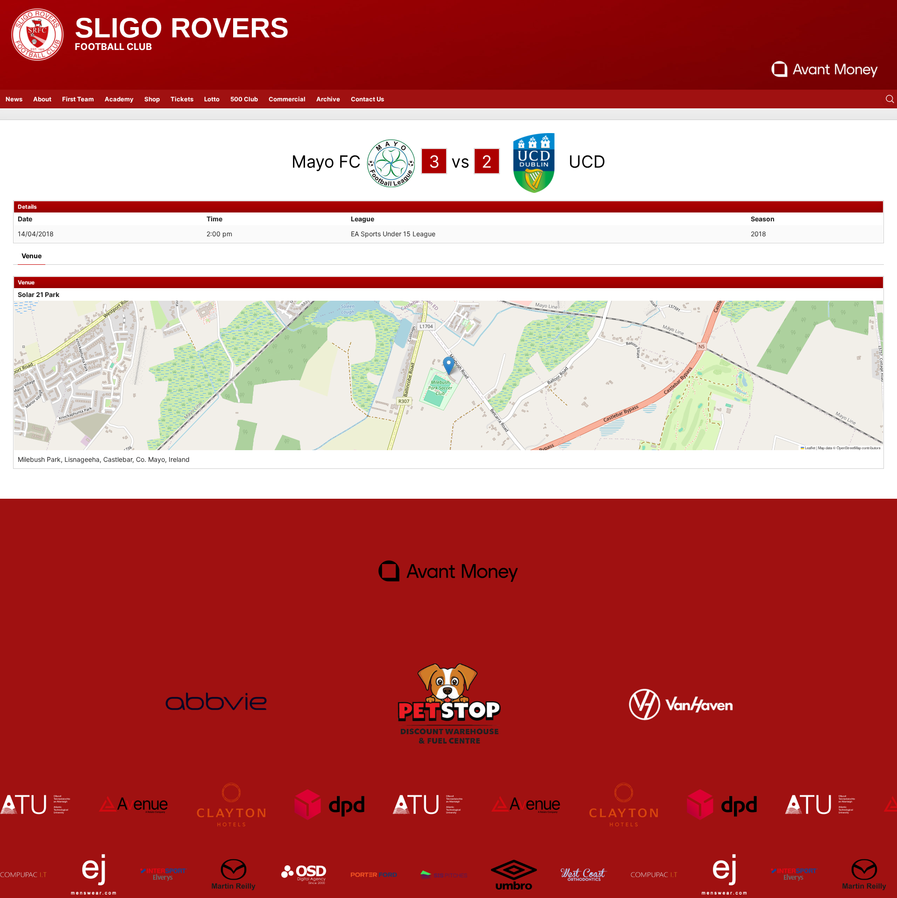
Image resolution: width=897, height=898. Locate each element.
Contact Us (367, 99)
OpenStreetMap (849, 447)
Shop (152, 99)
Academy (119, 99)
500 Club (244, 99)
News (14, 99)
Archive (328, 99)
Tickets (182, 99)
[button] (449, 365)
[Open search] (890, 99)
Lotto (212, 99)
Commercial (287, 99)
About (42, 99)
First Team (78, 99)
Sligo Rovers (182, 27)
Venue (31, 256)
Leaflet (809, 447)
